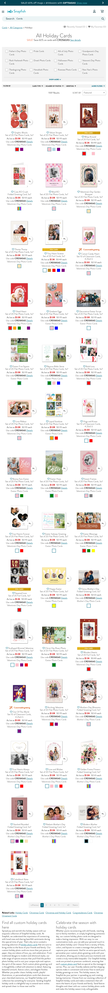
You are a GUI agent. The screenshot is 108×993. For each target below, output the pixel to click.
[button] (3, 11)
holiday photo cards (29, 944)
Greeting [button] (70, 86)
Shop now (76, 2)
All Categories (16, 27)
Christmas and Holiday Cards (58, 912)
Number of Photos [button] (53, 86)
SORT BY (77, 92)
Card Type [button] (36, 86)
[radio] (17, 149)
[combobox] (54, 18)
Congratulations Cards (82, 912)
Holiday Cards (21, 912)
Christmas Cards (36, 912)
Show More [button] (54, 79)
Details (29, 141)
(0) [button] (75, 26)
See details (75, 40)
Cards (4, 27)
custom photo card (69, 964)
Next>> (75, 905)
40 (68, 905)
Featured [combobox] (88, 92)
